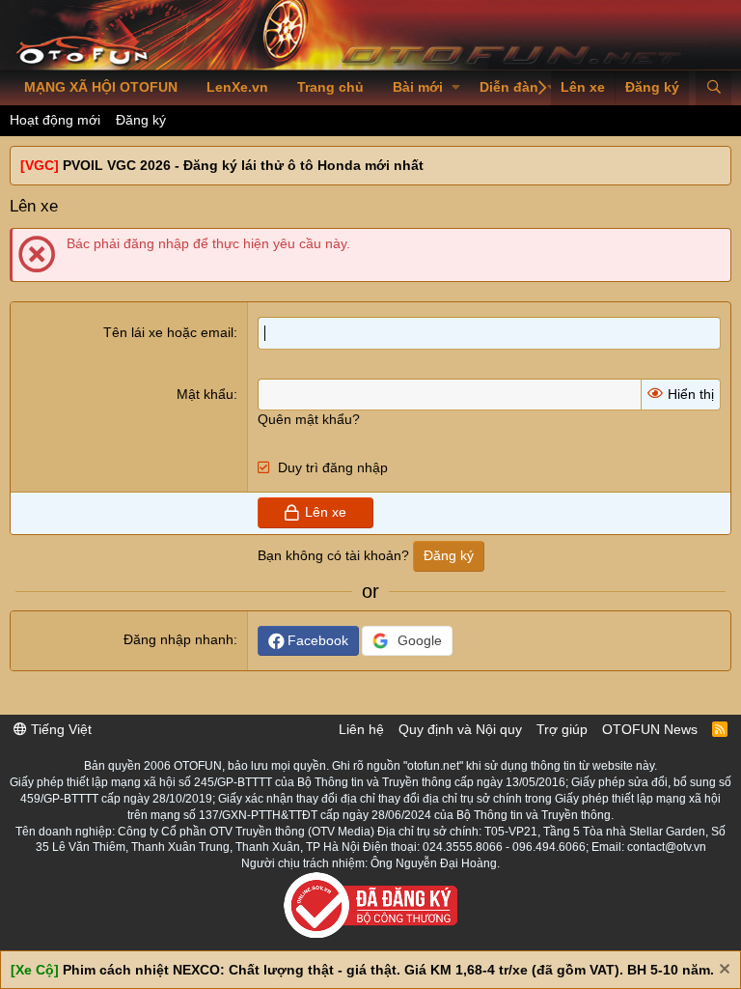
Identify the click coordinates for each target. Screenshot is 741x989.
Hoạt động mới (55, 119)
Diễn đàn (509, 87)
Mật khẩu (205, 394)
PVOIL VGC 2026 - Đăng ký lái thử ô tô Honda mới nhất (243, 165)
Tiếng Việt (59, 729)
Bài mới (418, 87)
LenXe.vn (237, 87)
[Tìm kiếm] (713, 88)
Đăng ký (141, 119)
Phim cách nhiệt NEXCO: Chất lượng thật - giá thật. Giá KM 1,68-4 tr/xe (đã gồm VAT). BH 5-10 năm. (388, 969)
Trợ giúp (562, 729)
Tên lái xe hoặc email (168, 332)
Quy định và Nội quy (460, 729)
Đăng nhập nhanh (178, 639)
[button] (456, 88)
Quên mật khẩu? (309, 419)
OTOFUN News (650, 729)
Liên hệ (361, 729)
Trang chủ (330, 87)
